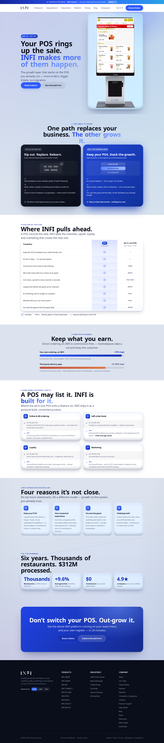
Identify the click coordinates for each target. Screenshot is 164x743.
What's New (123, 723)
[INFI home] (24, 8)
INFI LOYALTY (66, 704)
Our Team (122, 681)
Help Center (123, 707)
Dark (46, 689)
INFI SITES (65, 696)
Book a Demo (134, 8)
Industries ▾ (66, 8)
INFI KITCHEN (66, 692)
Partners (122, 688)
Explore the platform (92, 638)
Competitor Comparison (128, 696)
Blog (95, 8)
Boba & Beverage (96, 681)
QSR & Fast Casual (97, 677)
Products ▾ (38, 8)
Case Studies (124, 685)
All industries (95, 696)
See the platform (53, 85)
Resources (123, 719)
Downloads (123, 726)
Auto (34, 689)
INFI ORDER (66, 677)
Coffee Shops (95, 685)
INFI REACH (66, 700)
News (121, 715)
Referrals (122, 692)
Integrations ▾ (52, 8)
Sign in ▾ (119, 8)
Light (40, 689)
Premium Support (125, 704)
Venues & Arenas (96, 692)
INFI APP (64, 685)
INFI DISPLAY (66, 707)
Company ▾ (105, 8)
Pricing (87, 8)
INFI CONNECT (67, 688)
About (121, 677)
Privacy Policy (82, 738)
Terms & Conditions (68, 738)
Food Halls (94, 688)
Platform (77, 8)
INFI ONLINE (66, 681)
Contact (122, 700)
